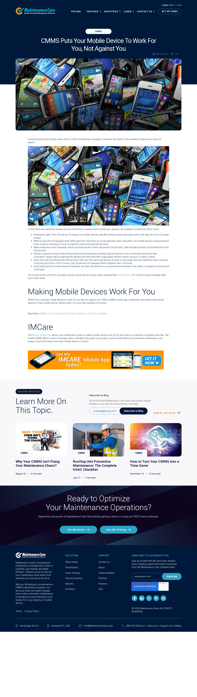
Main (172, 5)
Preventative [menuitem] (71, 567)
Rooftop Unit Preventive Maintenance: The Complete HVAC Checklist (95, 466)
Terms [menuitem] (19, 611)
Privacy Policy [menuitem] (32, 611)
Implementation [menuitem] (106, 573)
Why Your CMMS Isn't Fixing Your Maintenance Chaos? (38, 464)
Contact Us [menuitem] (144, 11)
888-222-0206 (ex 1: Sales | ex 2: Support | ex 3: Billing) (153, 625)
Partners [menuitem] (102, 578)
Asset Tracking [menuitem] (72, 573)
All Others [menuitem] (70, 589)
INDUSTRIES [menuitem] (111, 11)
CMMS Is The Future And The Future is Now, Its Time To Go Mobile (73, 313)
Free (179, 5)
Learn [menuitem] (127, 11)
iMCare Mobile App (41, 335)
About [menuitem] (101, 567)
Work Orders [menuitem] (71, 562)
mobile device (125, 275)
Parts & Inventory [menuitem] (74, 578)
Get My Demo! (76, 529)
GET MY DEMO (170, 11)
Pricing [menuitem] (76, 11)
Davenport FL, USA (60, 625)
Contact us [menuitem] (103, 562)
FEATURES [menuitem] (92, 11)
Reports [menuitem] (69, 583)
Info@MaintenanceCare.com (98, 625)
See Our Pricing (116, 529)
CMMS (98, 31)
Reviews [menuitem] (102, 583)
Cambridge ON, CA (29, 625)
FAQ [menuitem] (100, 589)
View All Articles (164, 413)
